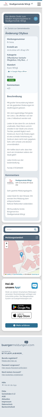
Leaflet (8, 274)
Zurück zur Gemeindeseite (18, 28)
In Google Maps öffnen (18, 71)
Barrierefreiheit (8, 407)
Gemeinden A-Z (8, 394)
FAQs (4, 391)
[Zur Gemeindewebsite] (32, 4)
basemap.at (35, 274)
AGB (4, 396)
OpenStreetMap (17, 274)
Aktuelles (6, 399)
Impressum (6, 402)
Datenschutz (7, 404)
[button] (21, 255)
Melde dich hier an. (9, 361)
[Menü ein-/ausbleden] (39, 4)
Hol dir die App (10, 385)
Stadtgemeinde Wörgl (19, 4)
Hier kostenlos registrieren (12, 375)
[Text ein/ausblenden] (36, 19)
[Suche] (35, 229)
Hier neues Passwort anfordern (14, 368)
